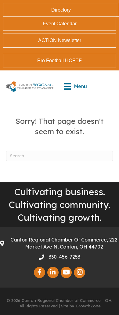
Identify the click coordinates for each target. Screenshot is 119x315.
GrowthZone (88, 305)
